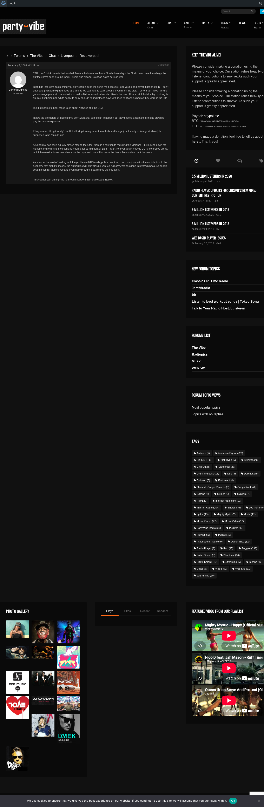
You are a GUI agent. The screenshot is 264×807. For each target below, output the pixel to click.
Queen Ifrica (240, 541)
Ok (233, 800)
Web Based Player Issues (209, 237)
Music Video (234, 521)
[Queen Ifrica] (17, 629)
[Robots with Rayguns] (68, 657)
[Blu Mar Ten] (43, 678)
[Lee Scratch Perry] (43, 631)
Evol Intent (226, 480)
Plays (109, 611)
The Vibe (37, 55)
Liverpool (67, 55)
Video (221, 568)
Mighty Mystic (226, 514)
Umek (202, 568)
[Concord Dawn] (43, 700)
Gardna (203, 494)
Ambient (203, 453)
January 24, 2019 (204, 229)
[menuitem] (3, 3)
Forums (19, 55)
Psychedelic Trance (210, 541)
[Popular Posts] (218, 160)
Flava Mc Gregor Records (213, 487)
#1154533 (164, 65)
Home (136, 23)
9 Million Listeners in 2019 (210, 209)
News (242, 23)
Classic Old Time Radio (210, 281)
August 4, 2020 (202, 200)
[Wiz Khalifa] (43, 725)
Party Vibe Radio (209, 528)
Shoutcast (231, 555)
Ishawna (234, 507)
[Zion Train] (43, 652)
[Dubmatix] (17, 758)
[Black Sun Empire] (68, 682)
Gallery (189, 25)
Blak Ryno (228, 460)
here (195, 141)
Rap (228, 548)
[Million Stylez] (17, 652)
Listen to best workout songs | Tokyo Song (225, 301)
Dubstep (203, 480)
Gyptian (243, 494)
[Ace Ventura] (68, 704)
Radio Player (206, 548)
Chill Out (203, 466)
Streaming (233, 562)
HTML (202, 500)
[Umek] (68, 729)
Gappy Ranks (246, 487)
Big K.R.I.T (204, 460)
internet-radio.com (228, 500)
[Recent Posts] (196, 160)
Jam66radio (201, 288)
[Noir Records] (17, 682)
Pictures (236, 528)
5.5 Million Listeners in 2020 (212, 176)
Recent (145, 611)
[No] (259, 801)
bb (194, 294)
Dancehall (226, 466)
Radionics (200, 354)
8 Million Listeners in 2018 (210, 223)
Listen (205, 23)
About (151, 25)
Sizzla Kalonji (207, 562)
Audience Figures (230, 453)
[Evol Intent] (17, 707)
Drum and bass (208, 473)
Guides (223, 494)
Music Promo (207, 521)
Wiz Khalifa (205, 575)
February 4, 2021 (204, 181)
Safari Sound (206, 555)
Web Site (199, 368)
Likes (127, 611)
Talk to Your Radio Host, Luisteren (218, 308)
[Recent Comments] (240, 160)
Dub (231, 473)
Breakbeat (251, 460)
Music (196, 361)
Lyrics (203, 514)
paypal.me (211, 116)
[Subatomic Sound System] (68, 631)
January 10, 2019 (204, 243)
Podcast (224, 534)
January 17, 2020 (204, 214)
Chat (170, 23)
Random (162, 611)
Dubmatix (251, 473)
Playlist (203, 534)
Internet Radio (208, 507)
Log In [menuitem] (12, 3)
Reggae (249, 548)
